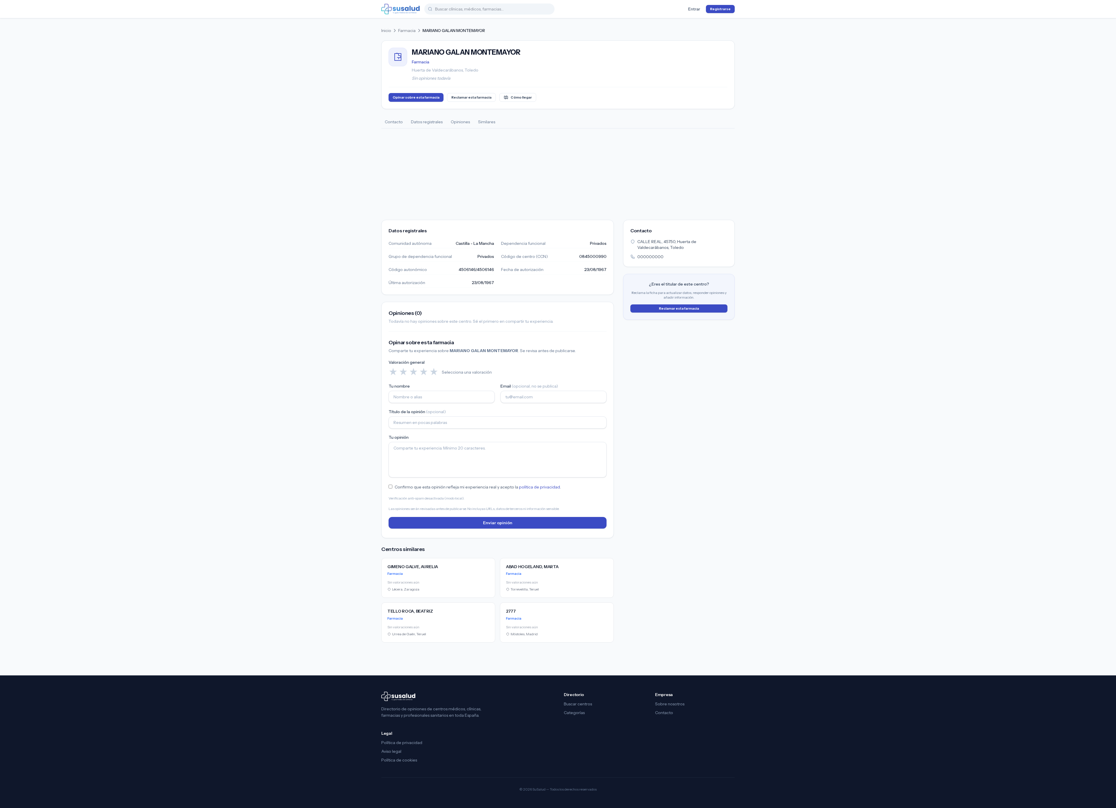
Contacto (394, 121)
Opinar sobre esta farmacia (416, 97)
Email (529, 386)
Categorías (574, 712)
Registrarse (720, 9)
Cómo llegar (521, 97)
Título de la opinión (417, 411)
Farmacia (407, 30)
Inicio (386, 30)
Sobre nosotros (669, 704)
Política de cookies (399, 760)
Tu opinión (399, 437)
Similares (486, 121)
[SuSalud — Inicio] (400, 9)
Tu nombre (399, 386)
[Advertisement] (558, 172)
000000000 (650, 256)
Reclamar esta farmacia (471, 97)
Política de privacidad (401, 742)
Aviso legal (391, 751)
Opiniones (460, 121)
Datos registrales (427, 121)
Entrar (694, 9)
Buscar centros (578, 704)
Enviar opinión (497, 522)
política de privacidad (539, 487)
